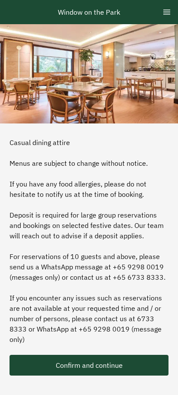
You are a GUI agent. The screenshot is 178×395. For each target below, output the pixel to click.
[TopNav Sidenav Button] (167, 12)
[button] (89, 365)
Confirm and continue (89, 365)
